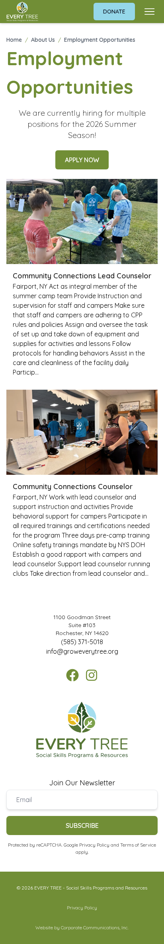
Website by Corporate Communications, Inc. (82, 927)
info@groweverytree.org (82, 651)
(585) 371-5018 (82, 642)
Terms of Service (138, 845)
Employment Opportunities (99, 39)
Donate (114, 11)
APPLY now (82, 160)
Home (14, 39)
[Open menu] (149, 11)
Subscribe (82, 825)
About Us (43, 39)
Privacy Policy (94, 845)
